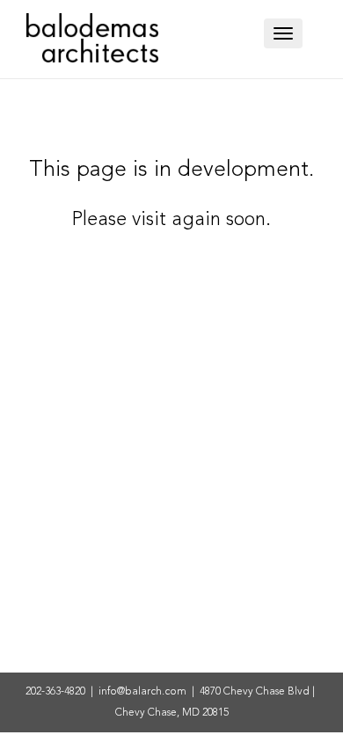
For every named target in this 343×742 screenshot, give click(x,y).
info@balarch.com (142, 692)
